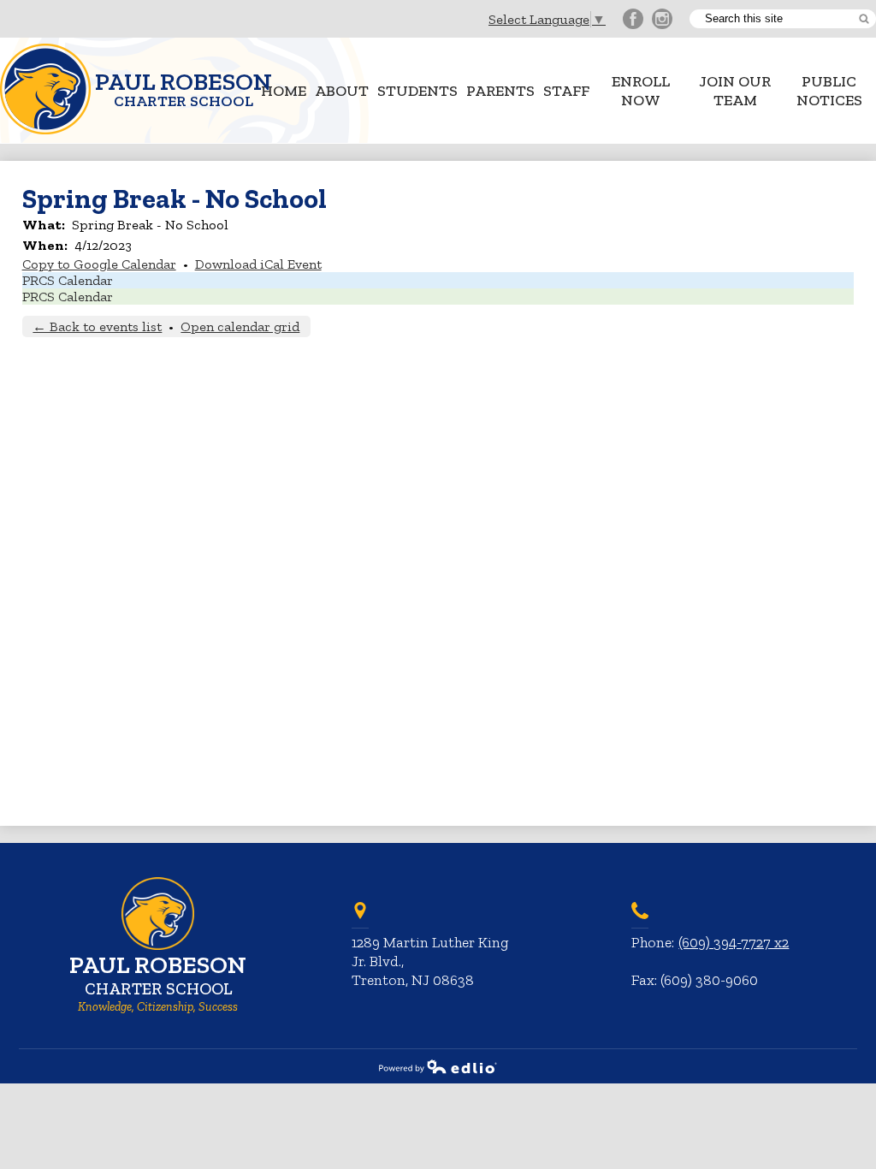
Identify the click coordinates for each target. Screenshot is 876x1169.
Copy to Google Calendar (99, 264)
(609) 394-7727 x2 (733, 942)
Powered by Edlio (438, 1066)
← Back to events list (97, 326)
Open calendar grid (240, 326)
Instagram (662, 19)
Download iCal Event (258, 264)
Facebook (633, 19)
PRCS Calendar (67, 280)
